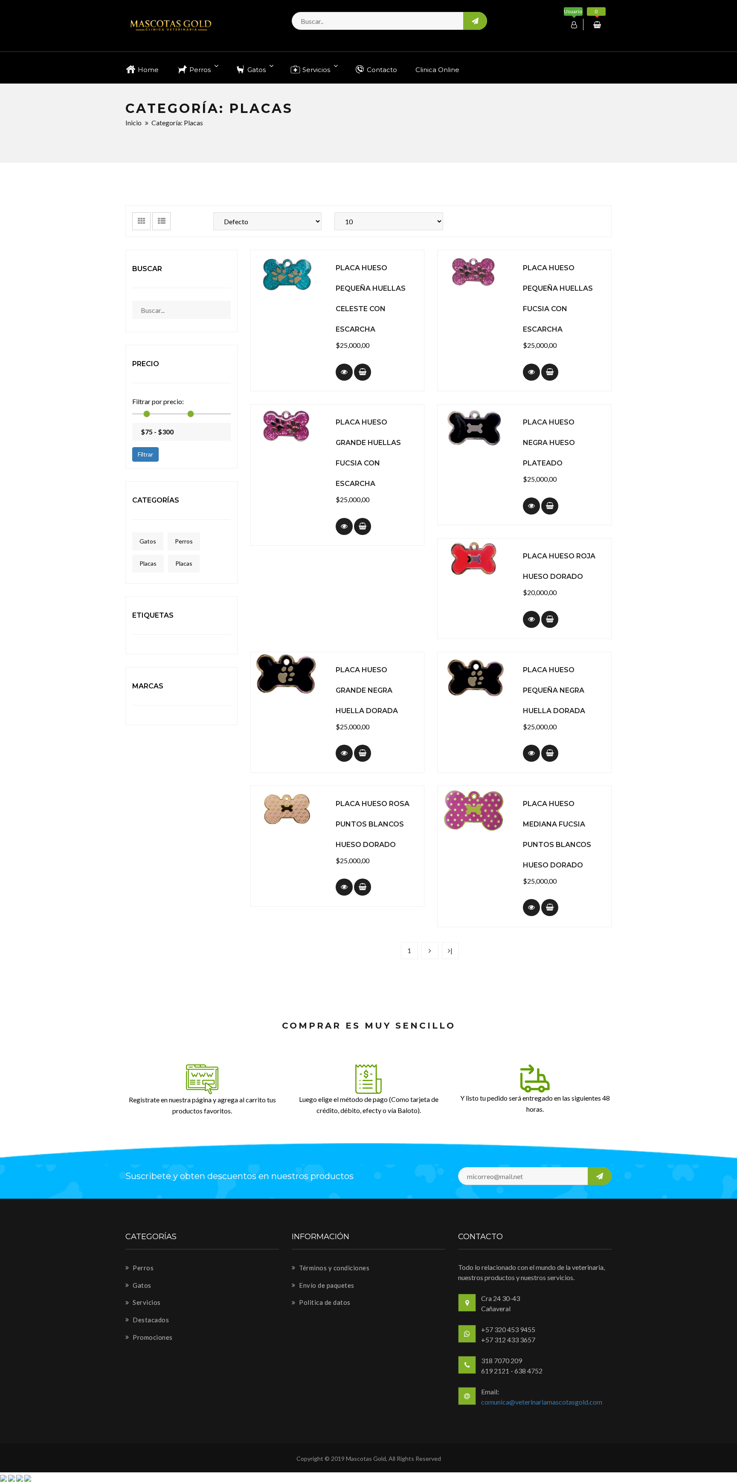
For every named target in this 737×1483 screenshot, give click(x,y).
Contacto (381, 70)
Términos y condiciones (333, 1268)
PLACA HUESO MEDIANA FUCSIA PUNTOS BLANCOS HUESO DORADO (557, 834)
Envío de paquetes (326, 1285)
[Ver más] (344, 372)
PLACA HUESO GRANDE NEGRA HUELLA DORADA (367, 690)
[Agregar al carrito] (362, 372)
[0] (598, 24)
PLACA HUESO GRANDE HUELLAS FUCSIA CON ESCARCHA (368, 453)
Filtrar (145, 454)
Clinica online (437, 70)
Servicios (316, 70)
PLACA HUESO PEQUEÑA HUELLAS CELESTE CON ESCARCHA (371, 298)
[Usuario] (575, 24)
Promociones (152, 1337)
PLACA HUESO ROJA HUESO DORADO (559, 566)
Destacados (150, 1320)
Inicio (133, 123)
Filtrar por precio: (158, 401)
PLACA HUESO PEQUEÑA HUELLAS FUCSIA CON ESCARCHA (558, 298)
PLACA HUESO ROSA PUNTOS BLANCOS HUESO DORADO (372, 824)
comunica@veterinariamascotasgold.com (541, 1402)
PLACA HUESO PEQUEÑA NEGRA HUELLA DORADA (554, 690)
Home (147, 70)
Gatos (256, 70)
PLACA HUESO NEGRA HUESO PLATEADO (549, 442)
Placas (148, 563)
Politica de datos (324, 1302)
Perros (200, 70)
